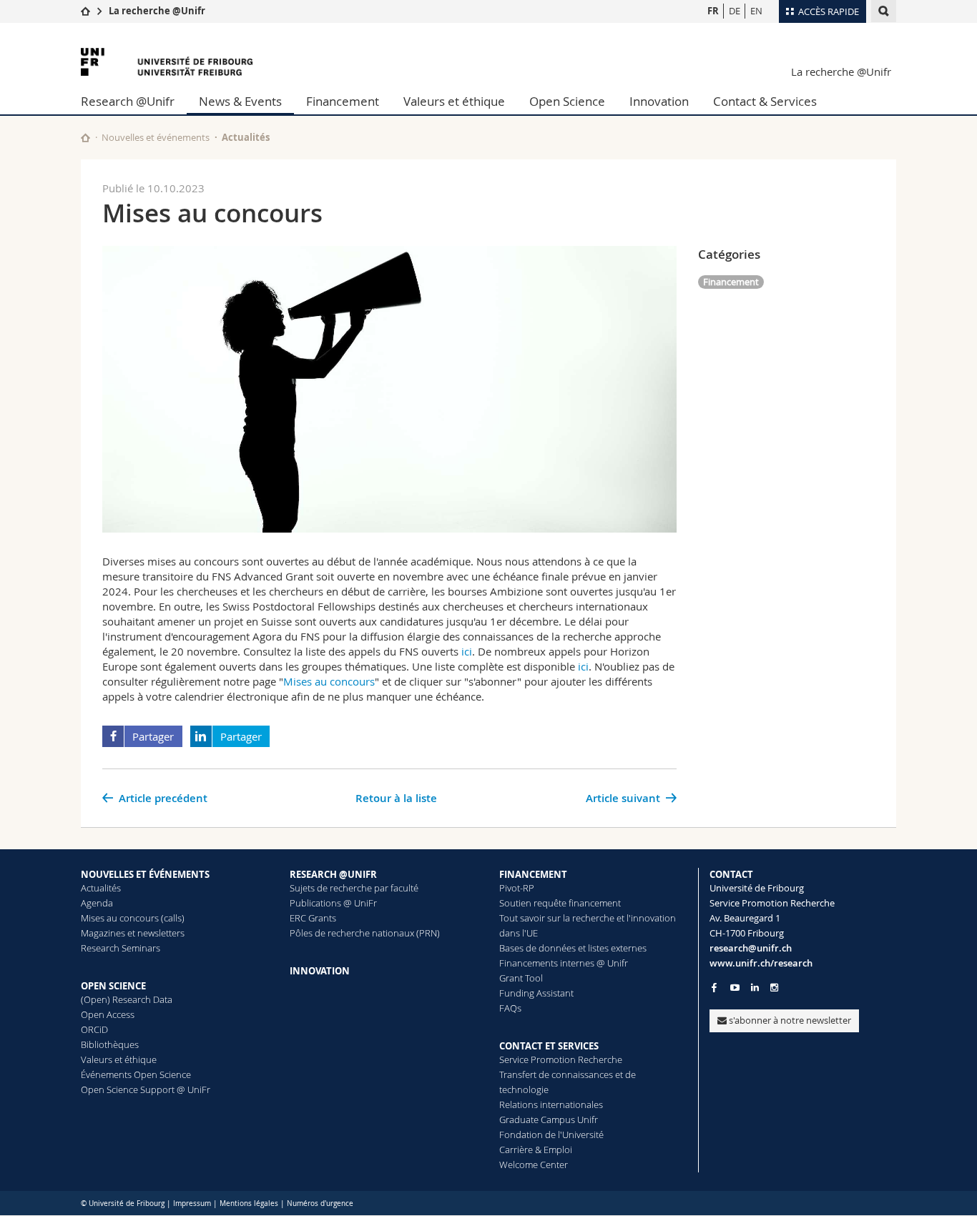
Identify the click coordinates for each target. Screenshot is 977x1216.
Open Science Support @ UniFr (145, 1089)
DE (734, 10)
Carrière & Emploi (535, 1149)
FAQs (510, 1008)
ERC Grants (313, 917)
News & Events (240, 101)
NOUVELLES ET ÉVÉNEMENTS (145, 874)
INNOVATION (320, 970)
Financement (342, 101)
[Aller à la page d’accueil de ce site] (85, 137)
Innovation (659, 101)
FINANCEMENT (533, 874)
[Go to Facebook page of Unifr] (714, 987)
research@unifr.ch (751, 947)
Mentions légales (249, 1203)
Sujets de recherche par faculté (354, 887)
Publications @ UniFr (333, 902)
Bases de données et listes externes (573, 947)
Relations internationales (551, 1104)
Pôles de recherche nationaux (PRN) (365, 932)
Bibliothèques (110, 1044)
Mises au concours (329, 681)
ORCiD (94, 1029)
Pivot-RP (516, 887)
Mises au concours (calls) (133, 917)
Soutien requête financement (560, 902)
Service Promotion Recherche (560, 1059)
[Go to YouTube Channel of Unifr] (735, 987)
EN (756, 10)
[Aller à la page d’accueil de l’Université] (166, 62)
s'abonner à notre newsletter (789, 1020)
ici (466, 651)
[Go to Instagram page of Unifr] (774, 987)
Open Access (107, 1014)
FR (713, 10)
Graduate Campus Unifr (548, 1119)
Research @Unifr (128, 101)
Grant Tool (521, 978)
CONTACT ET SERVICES (549, 1045)
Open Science (567, 101)
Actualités (101, 887)
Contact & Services (765, 101)
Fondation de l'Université (551, 1134)
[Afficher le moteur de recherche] (883, 11)
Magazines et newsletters (133, 932)
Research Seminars (120, 947)
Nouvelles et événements (156, 137)
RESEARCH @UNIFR (333, 874)
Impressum (192, 1203)
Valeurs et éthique (454, 101)
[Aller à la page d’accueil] (85, 10)
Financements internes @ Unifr (563, 963)
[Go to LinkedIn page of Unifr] (755, 987)
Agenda (97, 902)
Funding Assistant (536, 993)
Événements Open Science (136, 1074)
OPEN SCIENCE (113, 985)
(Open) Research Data (126, 999)
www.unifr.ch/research (761, 963)
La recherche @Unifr (157, 10)
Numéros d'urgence (320, 1203)
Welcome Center (533, 1164)
